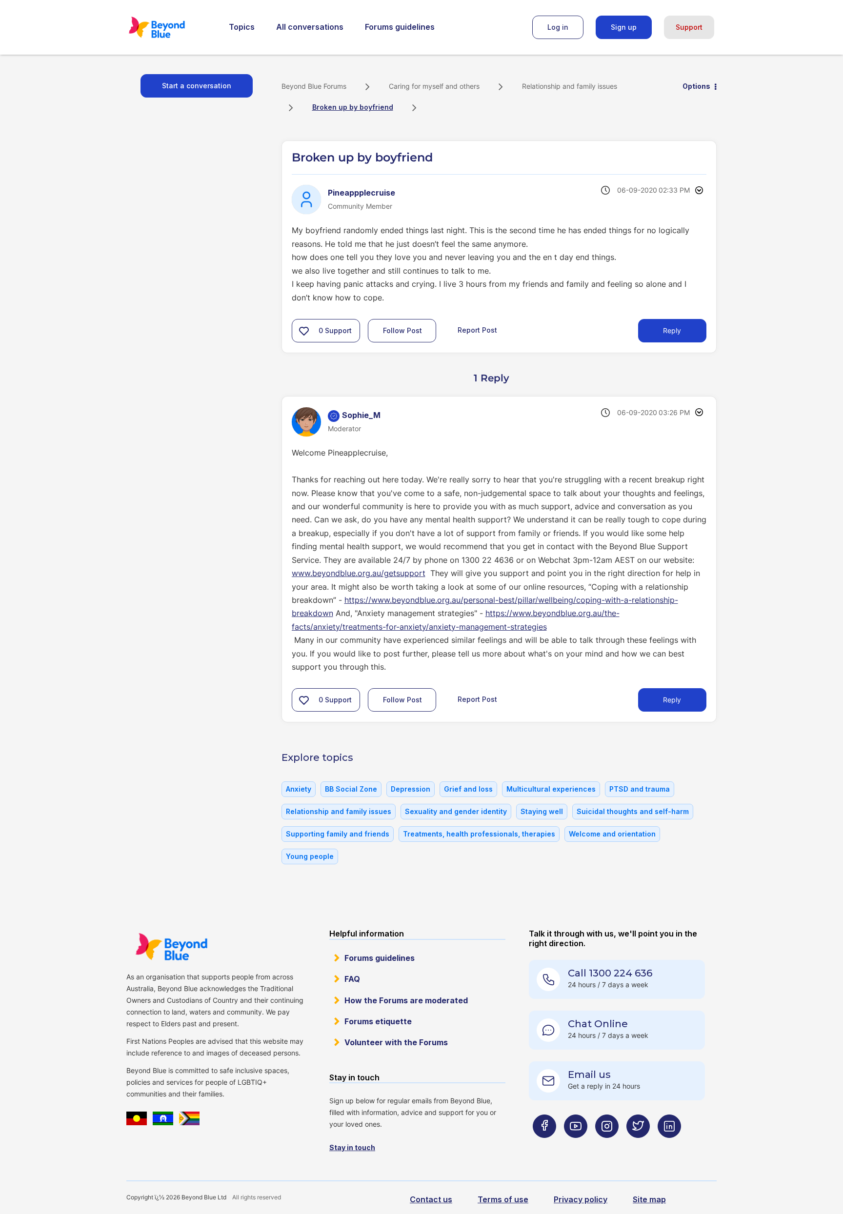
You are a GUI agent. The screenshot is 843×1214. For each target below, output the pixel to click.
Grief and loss (468, 789)
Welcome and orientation (612, 834)
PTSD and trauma (639, 789)
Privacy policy (580, 1199)
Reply (672, 330)
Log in (557, 27)
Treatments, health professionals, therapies (479, 834)
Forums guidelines (400, 27)
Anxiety (298, 789)
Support (689, 27)
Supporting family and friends (337, 834)
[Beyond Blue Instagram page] (606, 1145)
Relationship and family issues (569, 86)
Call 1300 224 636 (610, 973)
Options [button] (696, 86)
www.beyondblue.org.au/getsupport (358, 573)
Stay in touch (352, 1147)
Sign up (624, 27)
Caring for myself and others (434, 86)
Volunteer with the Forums (396, 1042)
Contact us (431, 1199)
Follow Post (402, 330)
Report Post (477, 330)
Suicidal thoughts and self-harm (633, 811)
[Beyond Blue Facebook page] (544, 1145)
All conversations (309, 27)
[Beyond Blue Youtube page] (575, 1145)
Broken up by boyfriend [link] (352, 107)
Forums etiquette (378, 1021)
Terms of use (503, 1199)
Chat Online (598, 1024)
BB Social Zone (351, 789)
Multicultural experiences (551, 789)
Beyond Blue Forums (170, 27)
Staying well (542, 811)
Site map (649, 1199)
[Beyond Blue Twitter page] (638, 1145)
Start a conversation (196, 85)
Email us (589, 1074)
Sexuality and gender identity (456, 811)
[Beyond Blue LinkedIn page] (669, 1145)
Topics (242, 27)
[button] (304, 330)
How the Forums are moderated (406, 1000)
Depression (410, 789)
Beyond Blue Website (171, 946)
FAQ (352, 979)
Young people (310, 856)
